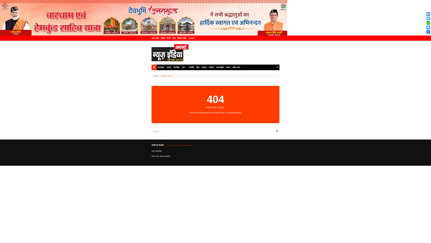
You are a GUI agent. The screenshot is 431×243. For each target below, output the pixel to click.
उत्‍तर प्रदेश (155, 38)
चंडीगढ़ (163, 38)
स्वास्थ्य (204, 67)
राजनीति (191, 67)
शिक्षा (197, 67)
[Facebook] (428, 14)
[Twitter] (428, 18)
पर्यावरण (211, 67)
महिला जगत (236, 67)
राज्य (183, 67)
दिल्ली (169, 38)
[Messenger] (428, 27)
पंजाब (174, 38)
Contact (191, 38)
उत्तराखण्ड (161, 67)
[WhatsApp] (428, 23)
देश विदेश (176, 67)
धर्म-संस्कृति (220, 67)
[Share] (428, 32)
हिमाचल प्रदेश (181, 38)
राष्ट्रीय (168, 67)
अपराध (228, 67)
